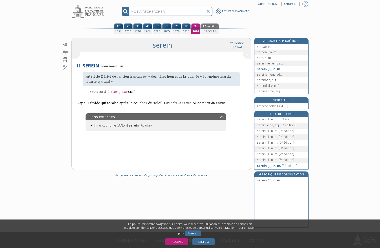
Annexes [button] (290, 4)
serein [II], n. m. (269, 69)
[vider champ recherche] (208, 11)
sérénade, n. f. (267, 80)
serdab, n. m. (266, 47)
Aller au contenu (88, 3)
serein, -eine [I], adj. (270, 63)
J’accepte (177, 242)
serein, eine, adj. (276, 125)
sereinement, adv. (269, 74)
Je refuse (203, 242)
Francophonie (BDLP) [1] (273, 106)
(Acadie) (123, 125)
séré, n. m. (264, 58)
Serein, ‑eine (118, 92)
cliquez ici (193, 233)
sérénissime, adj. (268, 91)
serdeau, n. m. (267, 52)
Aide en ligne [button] (268, 4)
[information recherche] (125, 11)
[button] (65, 44)
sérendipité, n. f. (268, 86)
